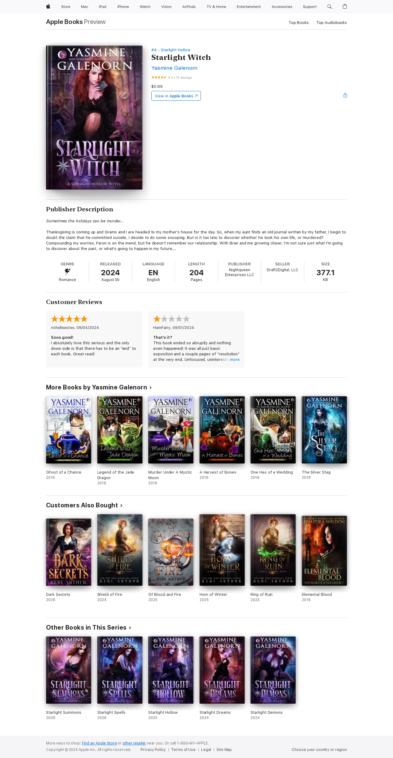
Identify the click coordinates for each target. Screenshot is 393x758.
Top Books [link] (299, 22)
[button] (329, 7)
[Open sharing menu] (345, 96)
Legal (206, 750)
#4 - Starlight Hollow (170, 50)
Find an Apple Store (99, 743)
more (235, 359)
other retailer (134, 743)
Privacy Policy (153, 750)
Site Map (224, 750)
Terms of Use (183, 750)
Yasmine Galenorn (174, 67)
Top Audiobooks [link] (331, 22)
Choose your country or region (319, 750)
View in (174, 96)
